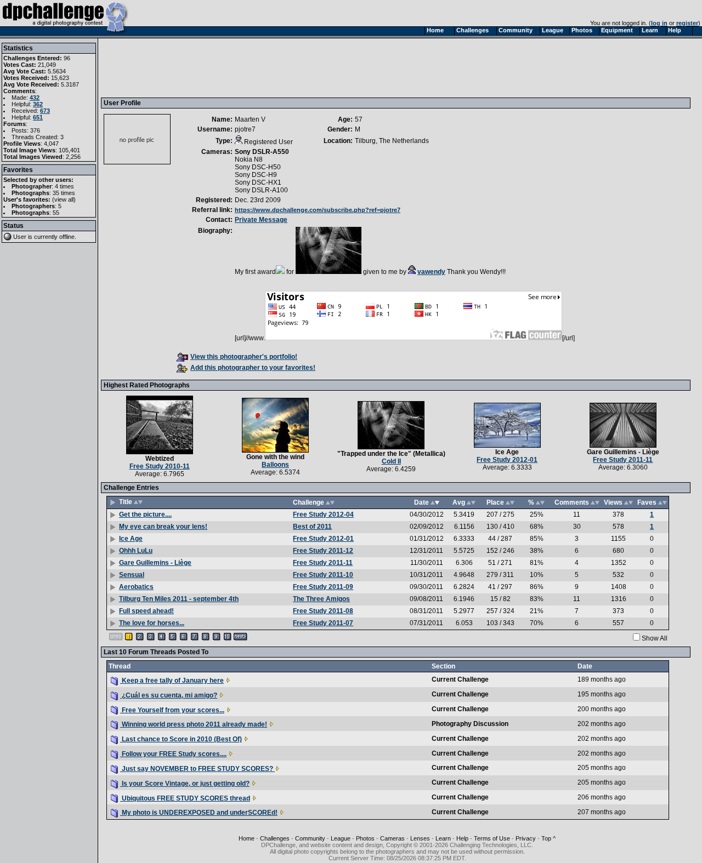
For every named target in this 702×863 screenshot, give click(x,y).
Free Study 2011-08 (323, 611)
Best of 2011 (312, 526)
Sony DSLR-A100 (261, 190)
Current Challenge (460, 679)
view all (63, 199)
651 (38, 117)
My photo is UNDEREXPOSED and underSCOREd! (199, 812)
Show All (654, 638)
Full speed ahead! (146, 611)
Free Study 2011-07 (323, 623)
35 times (64, 193)
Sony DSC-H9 (256, 175)
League (340, 838)
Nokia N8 (249, 159)
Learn (443, 838)
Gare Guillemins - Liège (623, 452)
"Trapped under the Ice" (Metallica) (391, 454)
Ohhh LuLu (135, 551)
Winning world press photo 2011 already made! (193, 724)
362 (38, 104)
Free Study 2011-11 (623, 460)
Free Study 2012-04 (323, 514)
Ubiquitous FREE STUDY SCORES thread (185, 798)
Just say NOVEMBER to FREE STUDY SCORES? (197, 769)
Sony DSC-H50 (258, 167)
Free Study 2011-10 (323, 575)
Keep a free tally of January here (172, 680)
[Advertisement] (303, 67)
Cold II (391, 461)
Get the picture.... (145, 514)
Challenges (275, 838)
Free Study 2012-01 (507, 460)
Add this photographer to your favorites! (252, 368)
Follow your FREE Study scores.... (173, 754)
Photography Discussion (470, 724)
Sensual (131, 575)
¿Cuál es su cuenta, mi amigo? (168, 695)
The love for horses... (151, 623)
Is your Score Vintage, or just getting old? (185, 783)
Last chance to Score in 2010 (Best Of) (181, 739)
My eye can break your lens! (163, 526)
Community (310, 838)
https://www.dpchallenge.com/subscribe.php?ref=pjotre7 (317, 210)
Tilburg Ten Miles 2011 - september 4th (179, 599)
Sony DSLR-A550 (262, 152)
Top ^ (548, 838)
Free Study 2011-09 (323, 587)
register (687, 23)
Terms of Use (492, 838)
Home (246, 838)
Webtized (159, 458)
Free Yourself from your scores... (172, 710)
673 (45, 110)
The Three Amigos (321, 599)
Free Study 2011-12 (323, 551)
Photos (365, 838)
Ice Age (507, 452)
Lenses (420, 838)
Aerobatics (136, 587)
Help (462, 838)
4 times (64, 186)
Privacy (526, 838)
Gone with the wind (275, 457)
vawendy (431, 272)
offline (67, 236)
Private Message (261, 220)
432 (34, 97)
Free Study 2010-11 (159, 466)
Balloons (275, 464)
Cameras (392, 838)
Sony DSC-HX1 (258, 182)
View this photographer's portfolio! (243, 357)
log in (659, 23)
